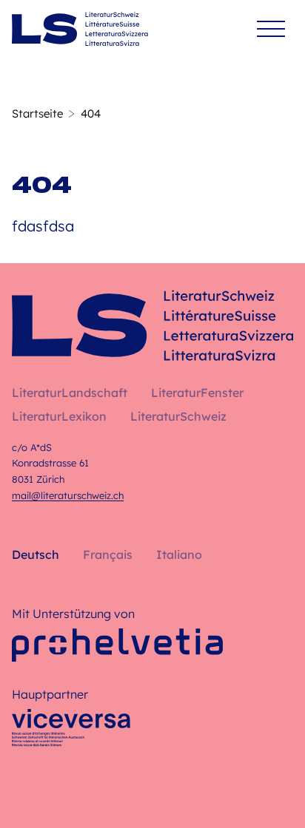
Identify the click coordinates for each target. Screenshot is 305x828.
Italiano (179, 554)
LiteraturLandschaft (69, 392)
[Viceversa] (71, 732)
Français (108, 554)
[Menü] (271, 29)
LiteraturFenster (197, 392)
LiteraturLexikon (59, 416)
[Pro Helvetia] (117, 645)
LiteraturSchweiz (178, 416)
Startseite (37, 113)
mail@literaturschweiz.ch (68, 495)
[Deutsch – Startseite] (80, 29)
